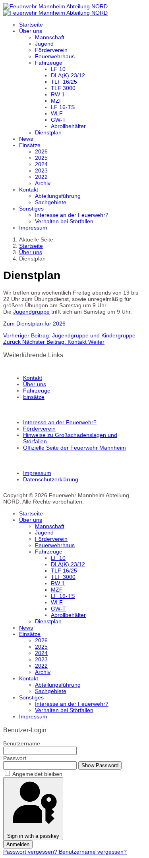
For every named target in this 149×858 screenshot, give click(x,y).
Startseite (31, 24)
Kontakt (28, 189)
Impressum (33, 227)
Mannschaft (49, 37)
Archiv (42, 183)
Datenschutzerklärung (50, 479)
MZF (57, 101)
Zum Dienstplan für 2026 (34, 323)
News (26, 139)
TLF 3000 (63, 88)
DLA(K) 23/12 (68, 75)
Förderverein (51, 50)
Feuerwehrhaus (55, 56)
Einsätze (30, 145)
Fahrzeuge (48, 62)
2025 (41, 158)
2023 (41, 170)
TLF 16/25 (64, 82)
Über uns (30, 31)
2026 (41, 151)
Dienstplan (48, 132)
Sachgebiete (50, 202)
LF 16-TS (63, 107)
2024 (41, 164)
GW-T (58, 120)
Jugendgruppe (31, 311)
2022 (41, 177)
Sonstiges (31, 208)
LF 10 (58, 69)
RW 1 (58, 94)
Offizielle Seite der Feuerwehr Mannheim (74, 447)
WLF (57, 113)
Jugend (44, 43)
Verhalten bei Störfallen (64, 221)
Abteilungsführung (58, 196)
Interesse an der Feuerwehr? (71, 215)
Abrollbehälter (68, 126)
